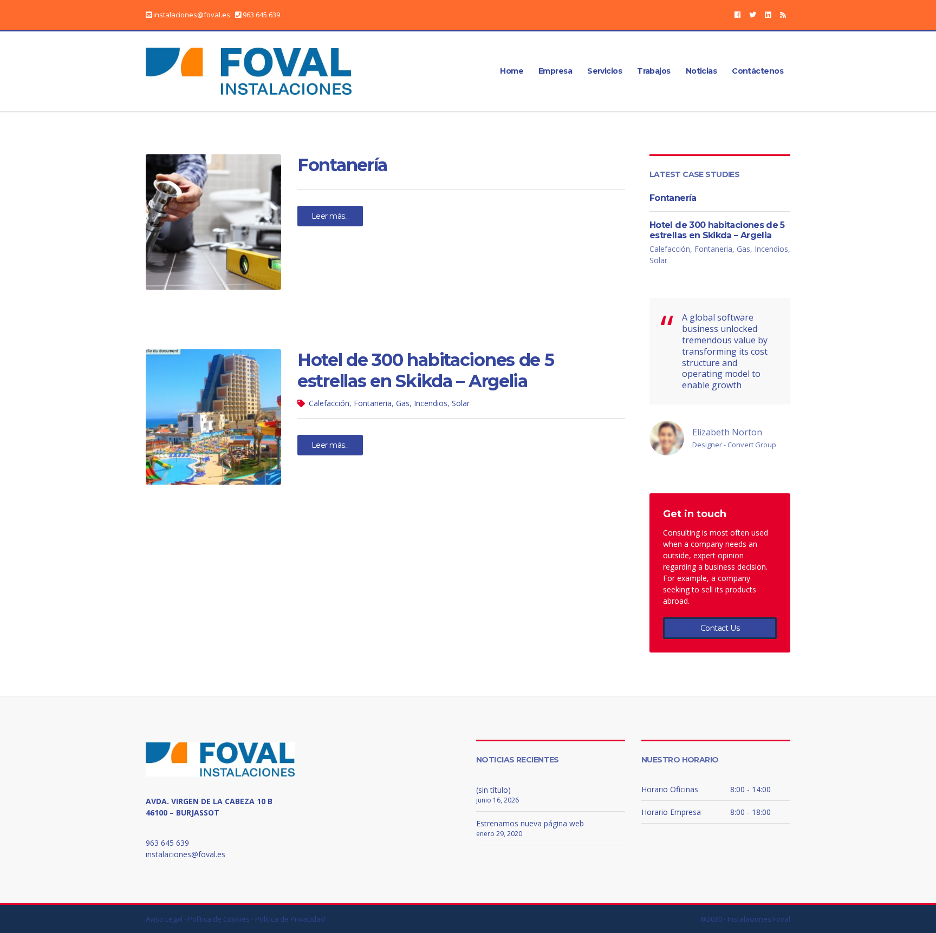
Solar (461, 403)
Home (511, 71)
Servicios (604, 71)
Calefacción (329, 403)
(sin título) (493, 790)
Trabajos (654, 71)
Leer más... (330, 216)
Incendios (430, 403)
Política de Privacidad (290, 919)
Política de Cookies (219, 919)
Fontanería (342, 164)
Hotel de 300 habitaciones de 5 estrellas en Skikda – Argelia (425, 370)
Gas (403, 403)
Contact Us (719, 628)
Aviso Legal (164, 919)
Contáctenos (757, 71)
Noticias (701, 71)
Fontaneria (373, 403)
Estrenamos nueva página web (530, 823)
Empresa (555, 71)
